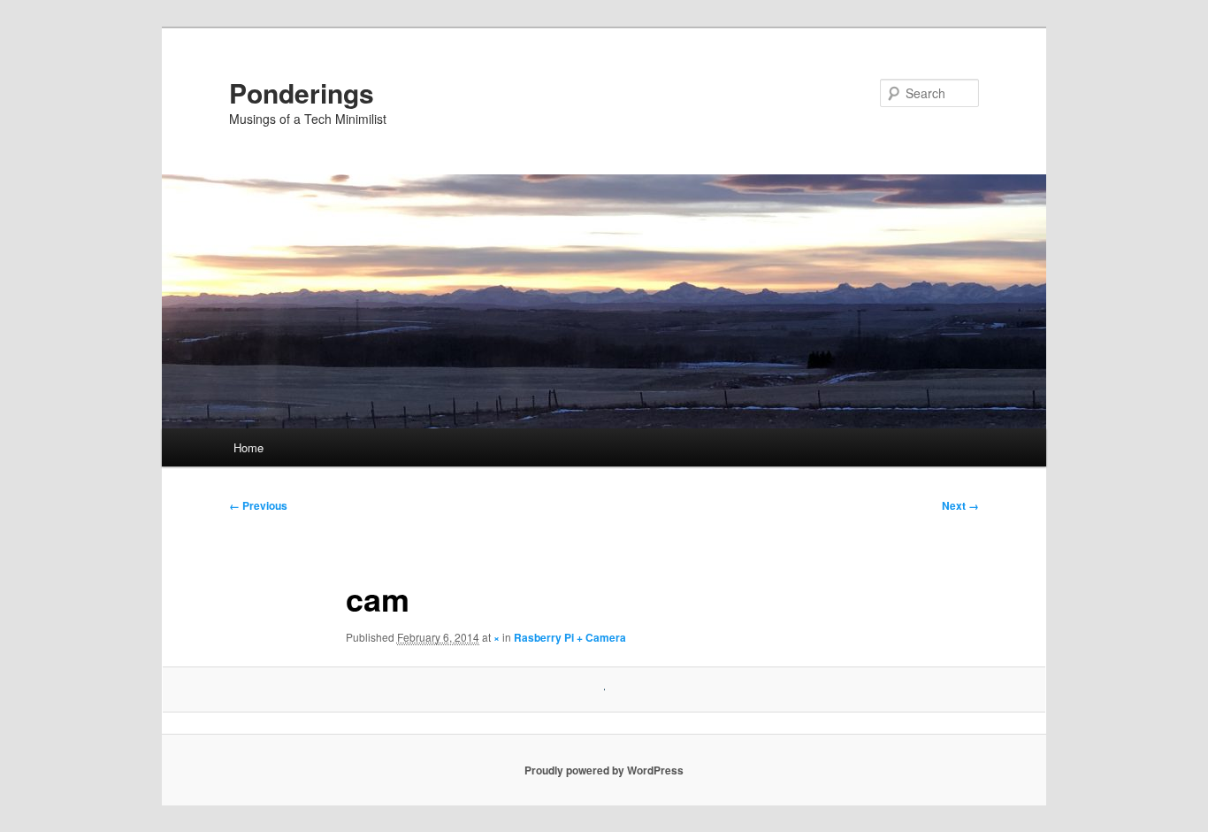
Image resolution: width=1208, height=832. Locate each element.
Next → (960, 505)
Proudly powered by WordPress (604, 770)
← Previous (258, 505)
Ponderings (301, 92)
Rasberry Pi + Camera (570, 637)
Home (248, 447)
